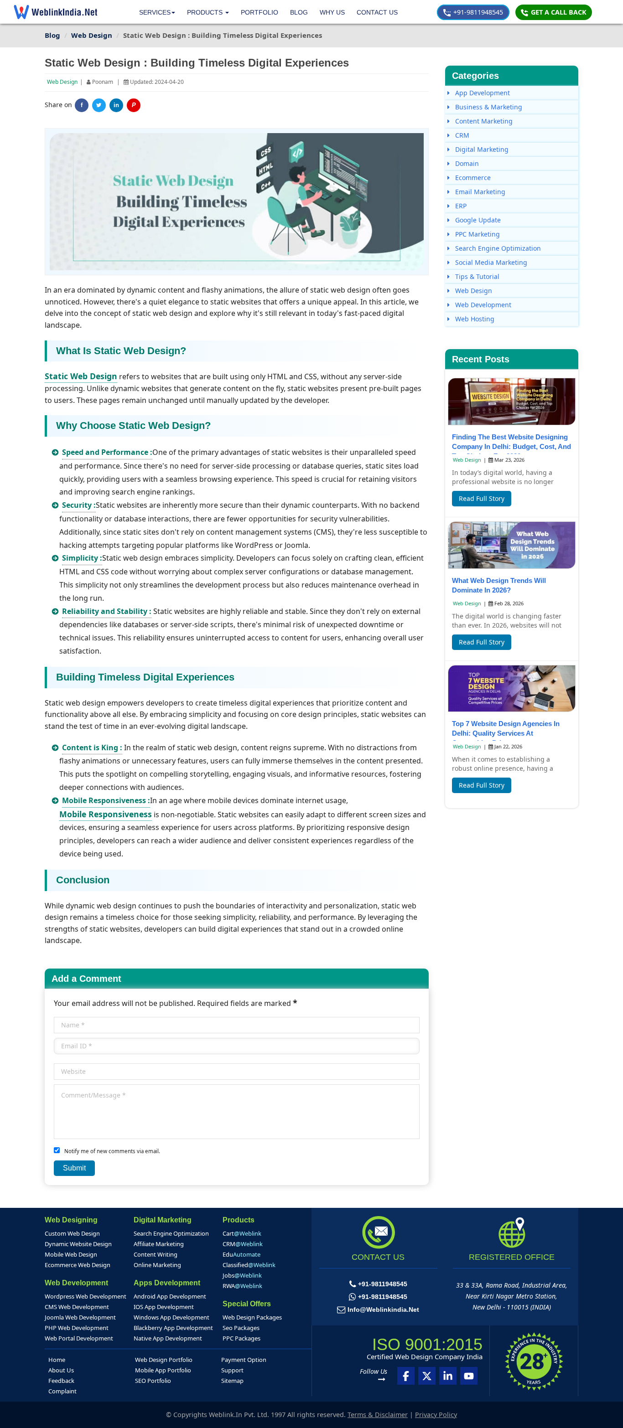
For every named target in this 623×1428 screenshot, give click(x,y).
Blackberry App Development (173, 1328)
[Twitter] (99, 105)
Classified (249, 1265)
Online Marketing (157, 1265)
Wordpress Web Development (85, 1296)
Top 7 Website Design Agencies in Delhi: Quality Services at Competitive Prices (506, 733)
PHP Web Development (77, 1328)
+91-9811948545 (477, 12)
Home (56, 1360)
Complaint (62, 1391)
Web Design (62, 82)
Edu (241, 1254)
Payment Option (243, 1360)
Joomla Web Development (80, 1317)
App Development (481, 92)
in (116, 105)
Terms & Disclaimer (378, 1414)
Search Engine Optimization (497, 248)
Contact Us (377, 12)
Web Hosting (473, 318)
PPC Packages (241, 1338)
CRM (461, 135)
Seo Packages (241, 1328)
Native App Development (168, 1338)
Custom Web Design (72, 1233)
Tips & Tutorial (476, 276)
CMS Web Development (77, 1307)
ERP (460, 205)
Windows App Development (171, 1317)
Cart (242, 1233)
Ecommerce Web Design (77, 1265)
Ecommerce (472, 177)
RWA (242, 1286)
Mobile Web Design (71, 1254)
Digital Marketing (481, 149)
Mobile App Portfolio (163, 1370)
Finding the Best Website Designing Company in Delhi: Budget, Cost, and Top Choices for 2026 (511, 446)
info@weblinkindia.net (383, 1309)
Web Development (482, 304)
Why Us (332, 12)
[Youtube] (469, 1376)
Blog (299, 12)
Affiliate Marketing (159, 1244)
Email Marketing (479, 191)
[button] (208, 12)
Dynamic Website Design (78, 1244)
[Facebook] (406, 1376)
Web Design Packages (252, 1317)
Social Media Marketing (490, 262)
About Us (61, 1370)
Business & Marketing (487, 107)
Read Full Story (481, 498)
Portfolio (259, 12)
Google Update (477, 220)
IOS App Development (164, 1307)
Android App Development (170, 1296)
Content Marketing (483, 121)
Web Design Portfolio (163, 1360)
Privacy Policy (436, 1414)
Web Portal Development (79, 1338)
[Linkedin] (448, 1376)
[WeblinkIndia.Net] (55, 12)
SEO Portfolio (153, 1380)
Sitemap (232, 1380)
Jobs (242, 1275)
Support (232, 1370)
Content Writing (155, 1254)
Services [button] (155, 12)
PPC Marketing (476, 234)
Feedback (61, 1380)
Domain (466, 163)
